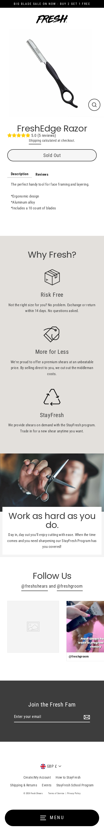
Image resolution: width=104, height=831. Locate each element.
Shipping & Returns (23, 785)
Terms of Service (56, 793)
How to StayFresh (68, 777)
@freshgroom (70, 586)
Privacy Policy (74, 793)
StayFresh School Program (75, 785)
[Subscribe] (86, 717)
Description (19, 174)
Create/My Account (37, 777)
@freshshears (34, 586)
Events (46, 785)
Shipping (35, 140)
